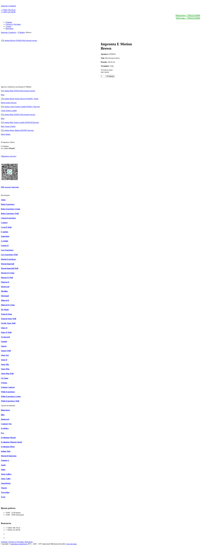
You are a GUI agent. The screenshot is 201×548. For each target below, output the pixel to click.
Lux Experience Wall (9, 255)
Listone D (5, 246)
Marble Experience (8, 259)
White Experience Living (11, 396)
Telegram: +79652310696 (188, 18)
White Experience (8, 392)
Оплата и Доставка (13, 24)
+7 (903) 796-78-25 (8, 10)
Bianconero (5, 410)
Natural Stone (6, 314)
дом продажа (71, 544)
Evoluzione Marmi (8, 438)
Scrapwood (5, 337)
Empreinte (5, 236)
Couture (4, 223)
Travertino (5, 492)
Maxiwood (5, 287)
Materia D (5, 282)
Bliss (3, 415)
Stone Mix (5, 364)
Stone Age (5, 355)
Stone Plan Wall (7, 373)
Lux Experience (7, 250)
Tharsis (4, 488)
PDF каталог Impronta (10, 187)
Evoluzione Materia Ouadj (11, 442)
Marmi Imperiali (7, 264)
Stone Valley (6, 479)
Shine (3, 470)
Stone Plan (5, 369)
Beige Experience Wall (10, 213)
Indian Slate (5, 451)
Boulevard (5, 419)
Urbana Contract (8, 387)
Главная (9, 22)
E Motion (21, 32)
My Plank (5, 310)
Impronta (8, 6)
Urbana (4, 383)
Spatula (4, 341)
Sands (3, 465)
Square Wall (6, 351)
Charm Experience (8, 218)
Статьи (8, 26)
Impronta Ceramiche (8, 32)
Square (4, 346)
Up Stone (4, 378)
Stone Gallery (6, 474)
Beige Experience (8, 204)
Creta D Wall (6, 227)
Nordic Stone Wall (8, 323)
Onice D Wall (6, 332)
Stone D (4, 360)
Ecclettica (4, 428)
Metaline (4, 291)
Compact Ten (6, 424)
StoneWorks (6, 483)
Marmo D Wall (7, 278)
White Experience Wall (10, 401)
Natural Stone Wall (8, 319)
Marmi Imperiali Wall (9, 268)
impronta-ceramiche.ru (19, 544)
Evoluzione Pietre (8, 447)
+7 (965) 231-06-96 (8, 12)
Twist (3, 497)
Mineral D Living (8, 305)
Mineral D (5, 300)
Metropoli (5, 296)
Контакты (9, 28)
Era (2, 433)
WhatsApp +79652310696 (187, 15)
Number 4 (5, 460)
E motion (4, 232)
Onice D (4, 328)
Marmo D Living (7, 273)
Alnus (3, 200)
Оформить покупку (8, 156)
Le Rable (4, 241)
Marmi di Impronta (8, 456)
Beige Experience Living (10, 209)
